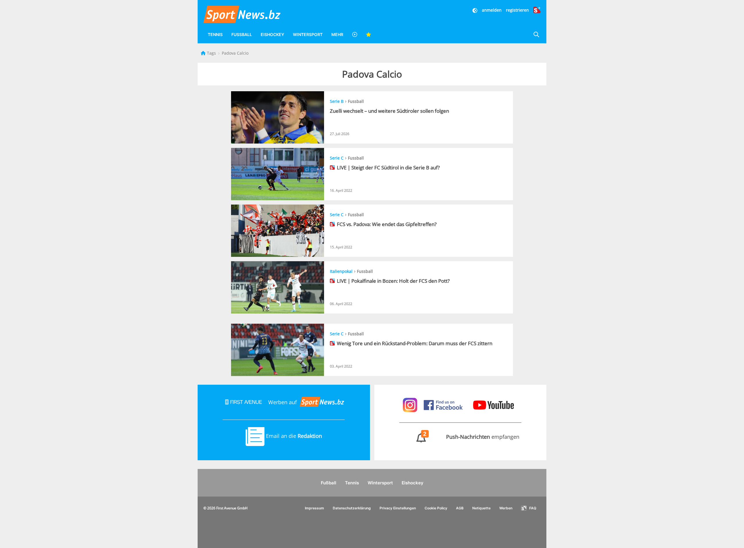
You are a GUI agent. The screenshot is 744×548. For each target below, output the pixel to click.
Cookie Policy (436, 508)
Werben (505, 508)
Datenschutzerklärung (352, 508)
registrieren (517, 10)
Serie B (337, 101)
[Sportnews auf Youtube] (493, 404)
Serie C (337, 158)
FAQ (532, 508)
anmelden (492, 10)
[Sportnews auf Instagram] (411, 404)
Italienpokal (341, 271)
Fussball (356, 101)
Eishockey (272, 34)
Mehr (337, 34)
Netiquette (481, 508)
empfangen (471, 436)
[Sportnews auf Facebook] (444, 404)
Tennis (215, 34)
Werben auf (282, 402)
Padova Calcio (235, 53)
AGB (460, 508)
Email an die (293, 435)
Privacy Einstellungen (398, 508)
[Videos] (355, 34)
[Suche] (536, 34)
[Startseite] (204, 53)
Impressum (314, 508)
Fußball (241, 34)
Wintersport (308, 34)
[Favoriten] (368, 34)
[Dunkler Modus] (475, 10)
